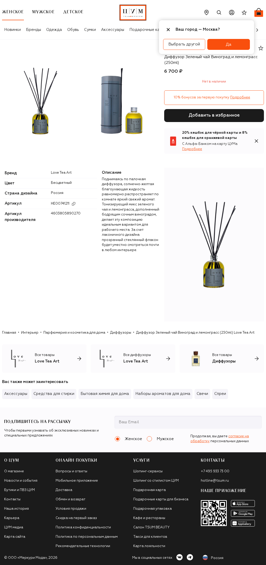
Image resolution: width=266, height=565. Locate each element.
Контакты (12, 499)
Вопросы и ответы (71, 471)
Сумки (90, 30)
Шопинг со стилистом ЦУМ (156, 480)
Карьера (11, 518)
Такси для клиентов (150, 537)
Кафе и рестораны (149, 518)
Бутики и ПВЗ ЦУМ (19, 490)
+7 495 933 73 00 (215, 471)
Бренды (33, 30)
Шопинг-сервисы (148, 471)
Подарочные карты (148, 30)
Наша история (16, 508)
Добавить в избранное (214, 115)
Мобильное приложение (77, 480)
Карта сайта (14, 537)
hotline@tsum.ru (215, 480)
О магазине (14, 471)
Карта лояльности (149, 546)
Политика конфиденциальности (83, 527)
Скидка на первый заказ (76, 518)
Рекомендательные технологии (83, 546)
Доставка (64, 490)
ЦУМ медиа (13, 527)
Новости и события (20, 480)
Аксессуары (112, 30)
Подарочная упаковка (152, 508)
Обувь (73, 30)
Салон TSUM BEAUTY (151, 527)
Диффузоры (120, 332)
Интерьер (29, 332)
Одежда (54, 30)
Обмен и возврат (70, 499)
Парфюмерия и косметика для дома (74, 332)
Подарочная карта (149, 490)
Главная (9, 332)
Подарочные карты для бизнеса (160, 499)
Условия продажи (71, 508)
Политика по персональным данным (87, 537)
